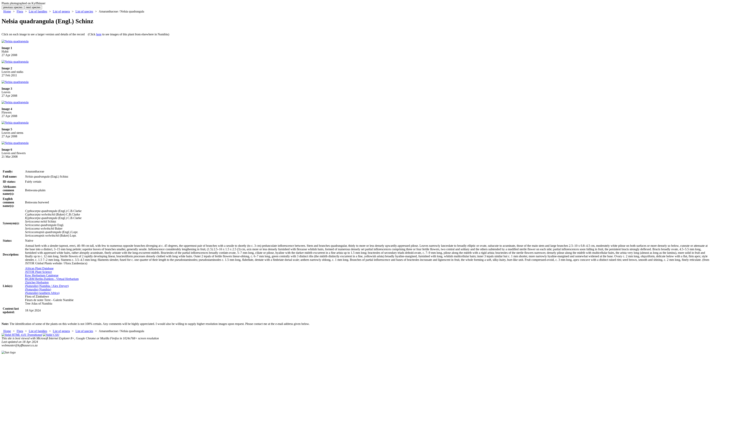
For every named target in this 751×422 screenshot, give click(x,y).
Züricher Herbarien (37, 282)
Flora (20, 11)
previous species (12, 7)
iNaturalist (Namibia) (38, 289)
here (99, 34)
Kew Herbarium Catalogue (41, 275)
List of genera (61, 11)
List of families (38, 11)
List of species (84, 11)
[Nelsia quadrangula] (15, 41)
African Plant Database (39, 268)
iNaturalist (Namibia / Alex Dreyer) (47, 286)
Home (7, 11)
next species (33, 7)
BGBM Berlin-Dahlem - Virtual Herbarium (52, 279)
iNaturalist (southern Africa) (42, 293)
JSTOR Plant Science (38, 272)
